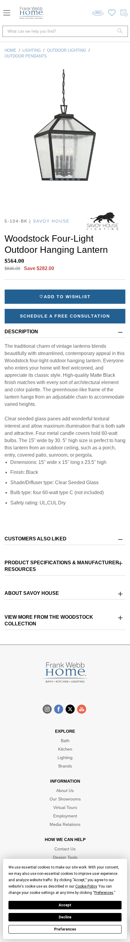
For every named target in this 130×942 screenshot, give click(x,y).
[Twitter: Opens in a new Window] (70, 709)
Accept (65, 905)
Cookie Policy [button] (86, 886)
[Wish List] (111, 13)
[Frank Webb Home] (31, 12)
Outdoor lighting (66, 50)
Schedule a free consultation (65, 316)
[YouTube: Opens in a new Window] (81, 709)
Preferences (65, 929)
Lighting (31, 50)
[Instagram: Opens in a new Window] (47, 709)
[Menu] (6, 12)
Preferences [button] (103, 893)
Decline (65, 917)
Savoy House (51, 221)
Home (10, 50)
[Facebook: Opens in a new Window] (58, 709)
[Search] (120, 31)
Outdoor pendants (26, 56)
